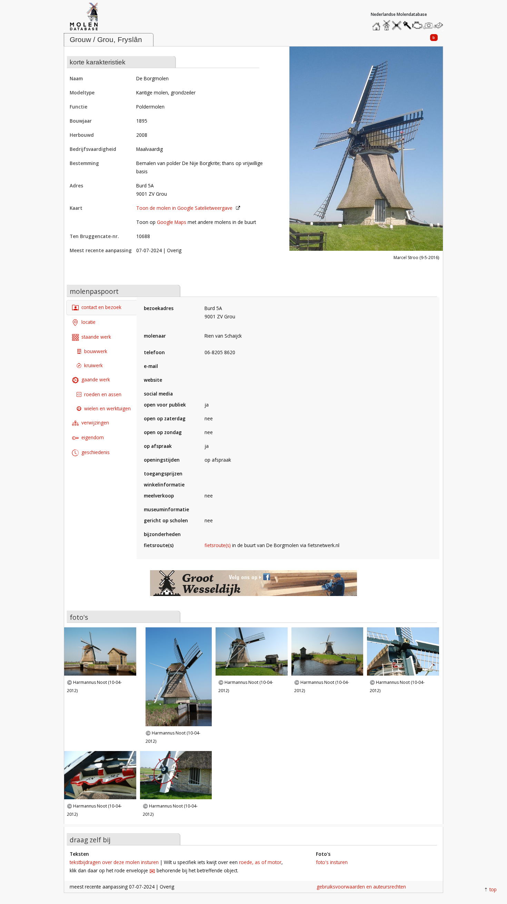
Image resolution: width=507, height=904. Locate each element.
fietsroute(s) (218, 545)
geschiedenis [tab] (95, 452)
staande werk (96, 336)
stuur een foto (428, 25)
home (377, 23)
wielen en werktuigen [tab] (107, 408)
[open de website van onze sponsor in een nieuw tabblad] (253, 586)
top (493, 889)
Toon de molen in (184, 208)
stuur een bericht (440, 25)
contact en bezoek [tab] (101, 307)
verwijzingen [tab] (95, 422)
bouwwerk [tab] (95, 351)
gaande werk (95, 379)
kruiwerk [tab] (93, 365)
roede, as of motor (260, 862)
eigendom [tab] (92, 437)
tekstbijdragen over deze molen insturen (114, 862)
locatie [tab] (88, 321)
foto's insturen (332, 862)
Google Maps (171, 222)
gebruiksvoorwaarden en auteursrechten (361, 886)
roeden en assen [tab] (102, 394)
